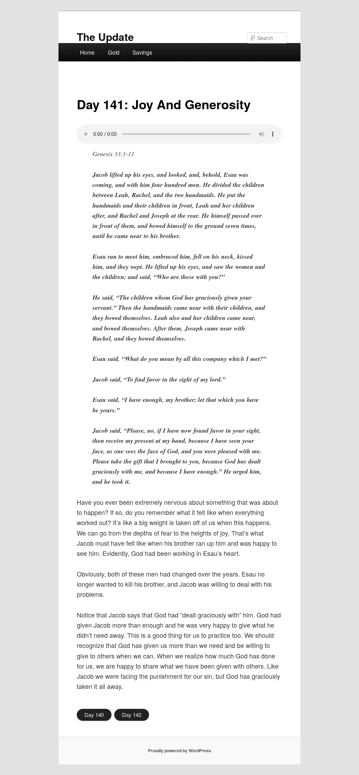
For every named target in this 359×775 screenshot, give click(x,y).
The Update (105, 36)
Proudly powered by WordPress (179, 750)
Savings (142, 52)
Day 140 (94, 714)
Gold (114, 52)
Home (87, 52)
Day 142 (131, 714)
